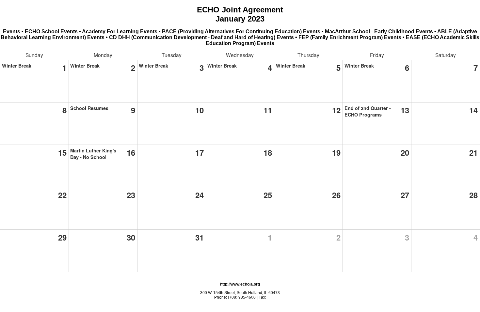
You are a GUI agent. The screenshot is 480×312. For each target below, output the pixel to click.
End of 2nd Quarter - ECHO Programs (367, 111)
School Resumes (89, 108)
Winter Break (16, 65)
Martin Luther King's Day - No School (93, 153)
